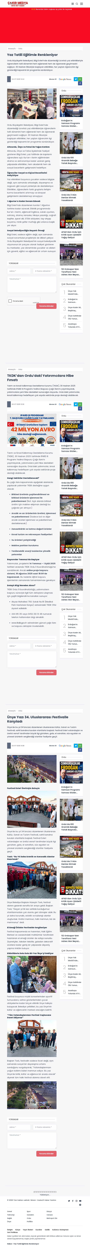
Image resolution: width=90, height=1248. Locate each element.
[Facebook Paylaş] (80, 83)
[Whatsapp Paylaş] (80, 79)
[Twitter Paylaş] (76, 79)
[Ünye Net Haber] (17, 4)
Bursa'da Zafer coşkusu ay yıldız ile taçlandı (51, 9)
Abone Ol (52, 79)
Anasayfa (11, 48)
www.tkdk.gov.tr (19, 622)
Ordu (20, 48)
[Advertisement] (45, 27)
